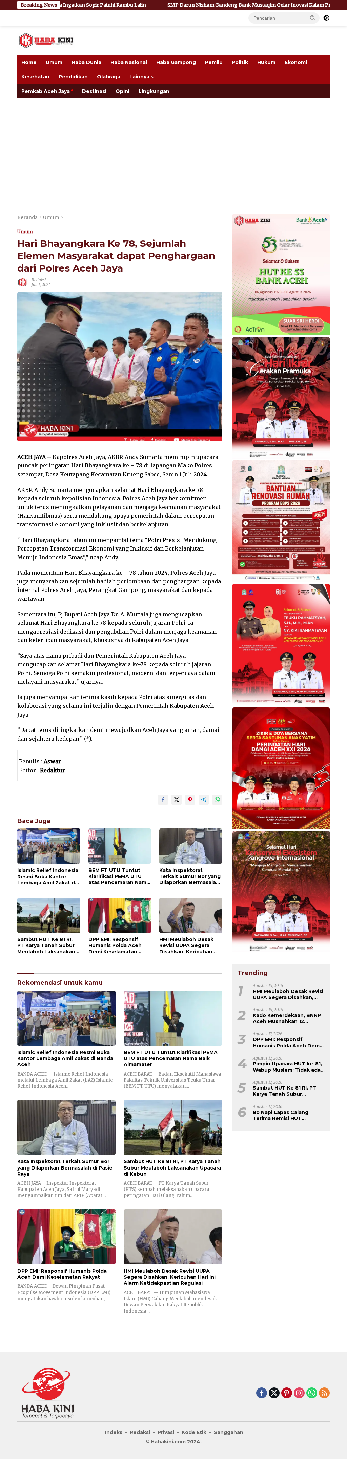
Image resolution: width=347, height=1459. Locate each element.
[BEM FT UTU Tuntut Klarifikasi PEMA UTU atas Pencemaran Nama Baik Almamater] (119, 846)
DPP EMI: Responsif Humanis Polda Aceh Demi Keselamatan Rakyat (115, 945)
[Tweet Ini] (176, 800)
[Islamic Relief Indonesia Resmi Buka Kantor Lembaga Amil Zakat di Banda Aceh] (48, 846)
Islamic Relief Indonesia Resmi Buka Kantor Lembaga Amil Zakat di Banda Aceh (47, 876)
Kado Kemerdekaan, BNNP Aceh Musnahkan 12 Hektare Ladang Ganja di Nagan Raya (287, 1018)
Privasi (166, 1432)
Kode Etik (194, 1432)
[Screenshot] (281, 768)
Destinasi (94, 91)
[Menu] (21, 18)
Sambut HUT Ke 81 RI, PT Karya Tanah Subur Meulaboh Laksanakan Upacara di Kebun (46, 945)
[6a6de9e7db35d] (281, 398)
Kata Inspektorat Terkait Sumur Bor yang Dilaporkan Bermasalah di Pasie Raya (190, 876)
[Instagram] (299, 1393)
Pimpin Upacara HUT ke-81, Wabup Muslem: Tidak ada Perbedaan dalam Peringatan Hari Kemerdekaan (287, 1067)
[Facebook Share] (163, 800)
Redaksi (39, 279)
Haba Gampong (176, 62)
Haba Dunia (86, 62)
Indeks (113, 1432)
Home (29, 62)
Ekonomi (296, 62)
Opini (122, 91)
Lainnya (139, 77)
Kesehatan (35, 77)
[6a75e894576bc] (281, 522)
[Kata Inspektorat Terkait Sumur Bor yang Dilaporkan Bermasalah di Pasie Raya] (190, 846)
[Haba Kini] (46, 40)
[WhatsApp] (311, 1393)
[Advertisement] (173, 149)
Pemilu (214, 62)
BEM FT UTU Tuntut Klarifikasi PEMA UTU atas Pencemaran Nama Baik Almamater (118, 876)
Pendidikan (73, 77)
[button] (313, 17)
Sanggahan (228, 1432)
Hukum (266, 62)
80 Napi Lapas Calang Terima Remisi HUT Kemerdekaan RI (280, 1115)
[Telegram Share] (204, 800)
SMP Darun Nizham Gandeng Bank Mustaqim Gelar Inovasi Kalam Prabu (195, 5)
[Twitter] (274, 1393)
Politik (240, 62)
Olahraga (108, 77)
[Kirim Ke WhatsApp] (217, 800)
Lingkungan (154, 91)
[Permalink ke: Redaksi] (22, 282)
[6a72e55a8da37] (281, 275)
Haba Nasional (128, 62)
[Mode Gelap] (326, 18)
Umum (54, 62)
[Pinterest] (286, 1393)
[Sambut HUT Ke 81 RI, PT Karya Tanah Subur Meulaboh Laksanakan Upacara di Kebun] (48, 915)
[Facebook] (261, 1393)
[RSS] (324, 1393)
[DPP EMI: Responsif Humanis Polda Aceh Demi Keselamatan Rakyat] (119, 915)
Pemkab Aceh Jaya (45, 91)
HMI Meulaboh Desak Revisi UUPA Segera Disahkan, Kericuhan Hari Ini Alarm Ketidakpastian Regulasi (190, 945)
